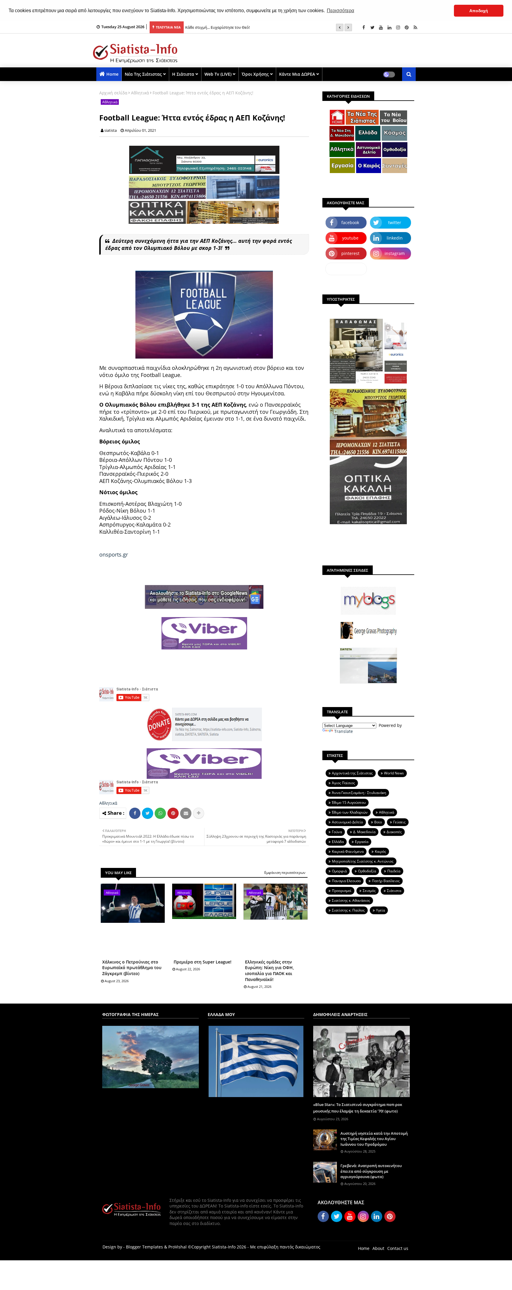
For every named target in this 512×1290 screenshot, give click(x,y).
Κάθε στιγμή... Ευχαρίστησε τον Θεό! (217, 27)
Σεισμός (369, 890)
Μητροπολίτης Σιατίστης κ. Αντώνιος (362, 861)
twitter (394, 222)
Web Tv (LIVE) (217, 74)
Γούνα (337, 831)
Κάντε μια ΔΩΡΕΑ (297, 74)
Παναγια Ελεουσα (346, 880)
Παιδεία (393, 871)
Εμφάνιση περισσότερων (284, 872)
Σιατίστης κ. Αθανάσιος (351, 900)
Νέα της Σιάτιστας (143, 74)
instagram (395, 253)
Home (112, 74)
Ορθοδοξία (367, 871)
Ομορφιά (339, 871)
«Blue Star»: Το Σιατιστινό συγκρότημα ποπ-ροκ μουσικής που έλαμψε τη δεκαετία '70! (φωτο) (357, 1108)
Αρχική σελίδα (113, 93)
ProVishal (177, 1247)
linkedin (395, 238)
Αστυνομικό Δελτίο (347, 822)
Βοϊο (378, 822)
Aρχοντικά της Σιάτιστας (352, 773)
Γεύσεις (399, 822)
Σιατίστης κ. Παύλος (348, 910)
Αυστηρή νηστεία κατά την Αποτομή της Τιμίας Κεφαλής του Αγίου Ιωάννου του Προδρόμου (374, 1139)
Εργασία (361, 841)
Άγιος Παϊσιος (343, 782)
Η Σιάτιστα (183, 74)
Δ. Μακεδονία (364, 831)
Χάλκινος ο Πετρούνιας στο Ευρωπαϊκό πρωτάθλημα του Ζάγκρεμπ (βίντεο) (131, 967)
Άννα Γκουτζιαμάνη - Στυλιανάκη (359, 792)
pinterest (350, 253)
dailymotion (346, 269)
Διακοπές (394, 831)
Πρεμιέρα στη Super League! (202, 962)
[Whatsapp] (160, 813)
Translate (343, 731)
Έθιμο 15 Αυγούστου (349, 802)
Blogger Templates (144, 1247)
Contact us (397, 1248)
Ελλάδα (338, 841)
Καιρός (380, 851)
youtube (350, 238)
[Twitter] (147, 813)
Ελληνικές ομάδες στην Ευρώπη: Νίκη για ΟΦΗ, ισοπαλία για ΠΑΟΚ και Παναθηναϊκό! (269, 970)
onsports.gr (113, 554)
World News (394, 773)
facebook (350, 222)
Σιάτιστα (394, 890)
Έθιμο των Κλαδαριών (350, 812)
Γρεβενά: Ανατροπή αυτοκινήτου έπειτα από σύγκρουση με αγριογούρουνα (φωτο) (371, 1171)
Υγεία (380, 910)
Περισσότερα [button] (340, 10)
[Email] (185, 813)
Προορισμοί (341, 890)
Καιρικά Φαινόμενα (348, 851)
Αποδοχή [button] (478, 10)
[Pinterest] (173, 813)
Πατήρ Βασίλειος (386, 880)
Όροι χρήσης (255, 74)
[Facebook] (134, 813)
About (378, 1248)
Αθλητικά (140, 93)
